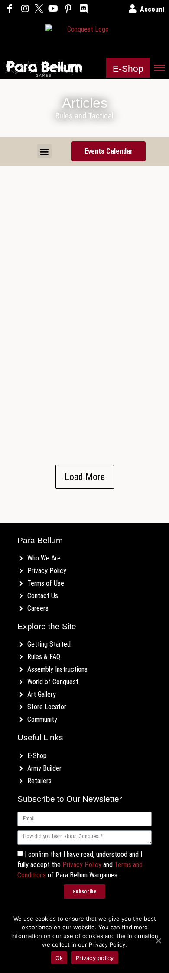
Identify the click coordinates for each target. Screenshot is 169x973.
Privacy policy (95, 957)
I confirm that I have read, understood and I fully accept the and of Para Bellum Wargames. (80, 864)
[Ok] (158, 940)
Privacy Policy (81, 864)
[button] (128, 68)
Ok (59, 957)
